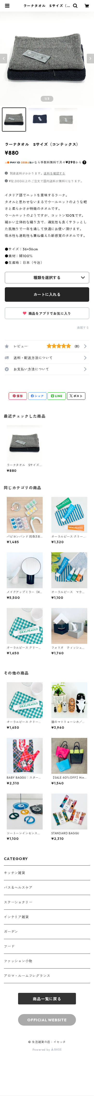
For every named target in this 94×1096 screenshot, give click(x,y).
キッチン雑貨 (14, 873)
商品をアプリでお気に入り (49, 313)
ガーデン (11, 931)
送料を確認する (54, 173)
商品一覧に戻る (47, 998)
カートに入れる (47, 294)
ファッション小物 (18, 961)
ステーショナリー (18, 902)
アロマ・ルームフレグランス (27, 976)
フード (9, 946)
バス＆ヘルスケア (18, 887)
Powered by (42, 1049)
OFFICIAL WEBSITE (47, 1019)
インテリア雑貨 (16, 917)
